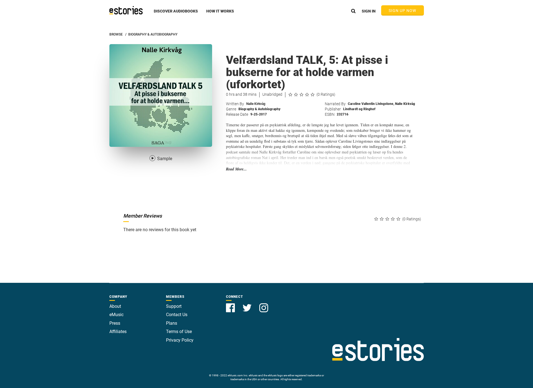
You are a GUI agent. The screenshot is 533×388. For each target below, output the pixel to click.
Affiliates (118, 331)
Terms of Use (179, 331)
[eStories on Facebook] (231, 304)
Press (114, 323)
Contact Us (176, 314)
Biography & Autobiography (259, 109)
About (115, 306)
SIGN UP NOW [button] (402, 10)
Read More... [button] (236, 169)
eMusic (116, 314)
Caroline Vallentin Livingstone (371, 104)
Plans (171, 323)
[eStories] (126, 10)
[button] (176, 14)
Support (174, 306)
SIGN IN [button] (369, 11)
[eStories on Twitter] (247, 304)
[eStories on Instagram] (263, 304)
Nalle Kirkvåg (255, 104)
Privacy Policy (179, 340)
